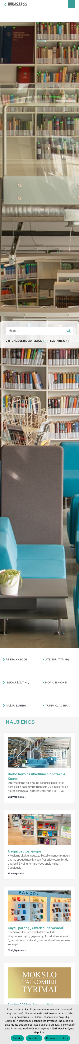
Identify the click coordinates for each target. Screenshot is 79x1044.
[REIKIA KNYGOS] (4, 659)
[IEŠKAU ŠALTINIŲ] (4, 682)
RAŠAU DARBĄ (16, 705)
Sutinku (17, 1038)
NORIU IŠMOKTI (56, 682)
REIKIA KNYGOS (16, 659)
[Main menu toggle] (71, 4)
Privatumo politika (57, 1038)
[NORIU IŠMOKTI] (43, 682)
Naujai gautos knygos (25, 851)
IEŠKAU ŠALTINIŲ (18, 682)
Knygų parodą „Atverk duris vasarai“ (36, 928)
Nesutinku (34, 1038)
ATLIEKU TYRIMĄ (57, 659)
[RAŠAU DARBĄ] (4, 705)
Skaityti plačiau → (17, 797)
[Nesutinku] (74, 1024)
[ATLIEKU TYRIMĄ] (43, 659)
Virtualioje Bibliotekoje (24, 340)
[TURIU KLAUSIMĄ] (43, 705)
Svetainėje (57, 340)
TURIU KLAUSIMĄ (57, 705)
